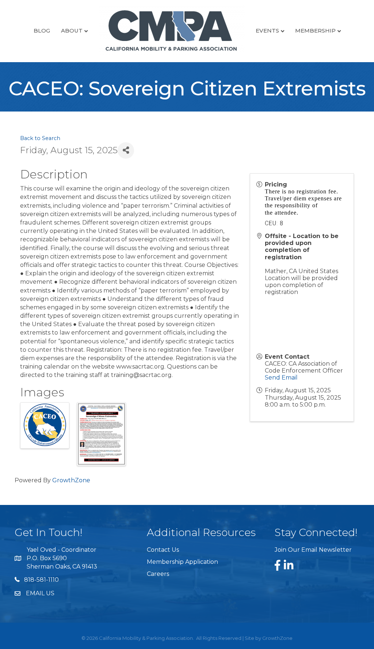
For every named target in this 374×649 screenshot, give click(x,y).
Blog (42, 30)
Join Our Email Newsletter (313, 549)
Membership (315, 30)
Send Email (281, 377)
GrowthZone (71, 480)
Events (267, 30)
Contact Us (163, 549)
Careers (158, 573)
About (72, 30)
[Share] (126, 150)
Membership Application (182, 561)
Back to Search (40, 138)
